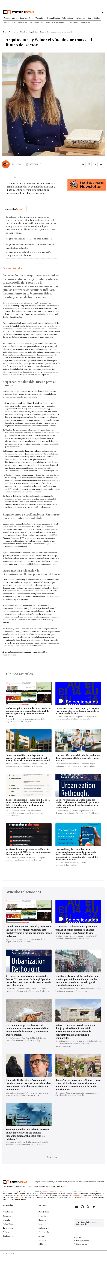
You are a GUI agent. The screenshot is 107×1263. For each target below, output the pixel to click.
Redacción (16, 164)
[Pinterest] (94, 1207)
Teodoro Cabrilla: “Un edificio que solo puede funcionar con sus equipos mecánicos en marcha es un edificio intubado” (27, 1134)
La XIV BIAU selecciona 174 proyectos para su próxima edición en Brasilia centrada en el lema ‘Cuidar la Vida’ (77, 711)
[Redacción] (6, 164)
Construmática (77, 1195)
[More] (101, 164)
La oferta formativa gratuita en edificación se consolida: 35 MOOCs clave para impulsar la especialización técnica (29, 852)
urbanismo (59, 1192)
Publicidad (42, 1244)
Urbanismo (24, 32)
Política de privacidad (81, 1241)
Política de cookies (80, 1244)
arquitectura (47, 1192)
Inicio (5, 32)
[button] (101, 12)
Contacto (42, 1240)
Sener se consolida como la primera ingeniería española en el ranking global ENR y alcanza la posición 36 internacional (28, 758)
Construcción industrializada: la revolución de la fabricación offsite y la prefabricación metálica (77, 758)
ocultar (20, 209)
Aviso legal (78, 1237)
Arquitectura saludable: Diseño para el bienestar (30, 238)
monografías (18, 1197)
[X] (94, 164)
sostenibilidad (86, 1197)
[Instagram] (82, 1207)
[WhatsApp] (88, 164)
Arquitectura (13, 32)
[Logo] (15, 1182)
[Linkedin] (82, 164)
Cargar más (52, 1157)
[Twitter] (88, 1207)
